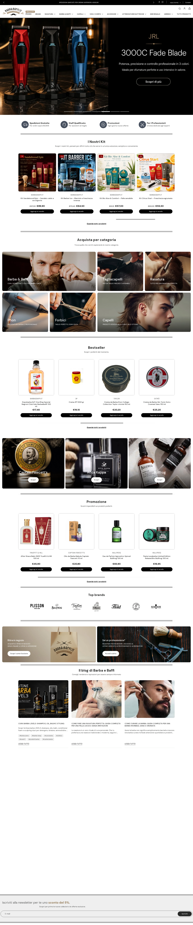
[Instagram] (162, 2)
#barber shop (36, 736)
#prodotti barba (34, 739)
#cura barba (49, 736)
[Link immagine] (49, 271)
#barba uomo (24, 736)
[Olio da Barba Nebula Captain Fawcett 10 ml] (76, 531)
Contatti (188, 2)
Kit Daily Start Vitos (155, 198)
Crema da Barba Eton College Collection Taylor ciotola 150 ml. (116, 403)
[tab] (68, 111)
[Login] (184, 8)
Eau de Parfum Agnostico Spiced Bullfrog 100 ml (117, 557)
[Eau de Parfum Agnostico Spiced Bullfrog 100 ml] (116, 531)
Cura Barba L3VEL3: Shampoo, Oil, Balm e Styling (41, 723)
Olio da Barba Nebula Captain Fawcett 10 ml (76, 557)
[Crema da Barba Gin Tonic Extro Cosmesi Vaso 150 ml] (157, 377)
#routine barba (48, 739)
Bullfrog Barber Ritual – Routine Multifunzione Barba (116, 199)
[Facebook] (159, 2)
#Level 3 (22, 739)
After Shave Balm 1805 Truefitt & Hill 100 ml (36, 557)
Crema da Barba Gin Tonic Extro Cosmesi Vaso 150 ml (156, 403)
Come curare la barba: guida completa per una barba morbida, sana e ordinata (147, 724)
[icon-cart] (189, 8)
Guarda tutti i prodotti (96, 224)
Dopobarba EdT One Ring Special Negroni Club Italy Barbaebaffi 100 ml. (36, 404)
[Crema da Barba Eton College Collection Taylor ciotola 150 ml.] (116, 377)
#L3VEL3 (59, 736)
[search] (179, 8)
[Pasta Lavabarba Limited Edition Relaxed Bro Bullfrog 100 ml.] (157, 531)
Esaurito (37, 211)
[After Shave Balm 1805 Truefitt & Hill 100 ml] (36, 531)
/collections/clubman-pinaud (11, 19)
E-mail (7, 914)
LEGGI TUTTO (23, 744)
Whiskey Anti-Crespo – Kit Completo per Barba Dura (76, 199)
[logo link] (37, 606)
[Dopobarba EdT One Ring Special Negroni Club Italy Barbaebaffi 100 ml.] (36, 377)
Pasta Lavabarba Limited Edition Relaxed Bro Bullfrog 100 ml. (156, 557)
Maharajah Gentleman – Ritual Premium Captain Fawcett (37, 199)
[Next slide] (154, 2)
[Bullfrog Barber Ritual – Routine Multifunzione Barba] (116, 172)
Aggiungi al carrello (116, 211)
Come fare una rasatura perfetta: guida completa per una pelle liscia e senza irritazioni (96, 724)
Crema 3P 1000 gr (76, 402)
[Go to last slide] (4, 2)
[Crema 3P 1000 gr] (76, 377)
